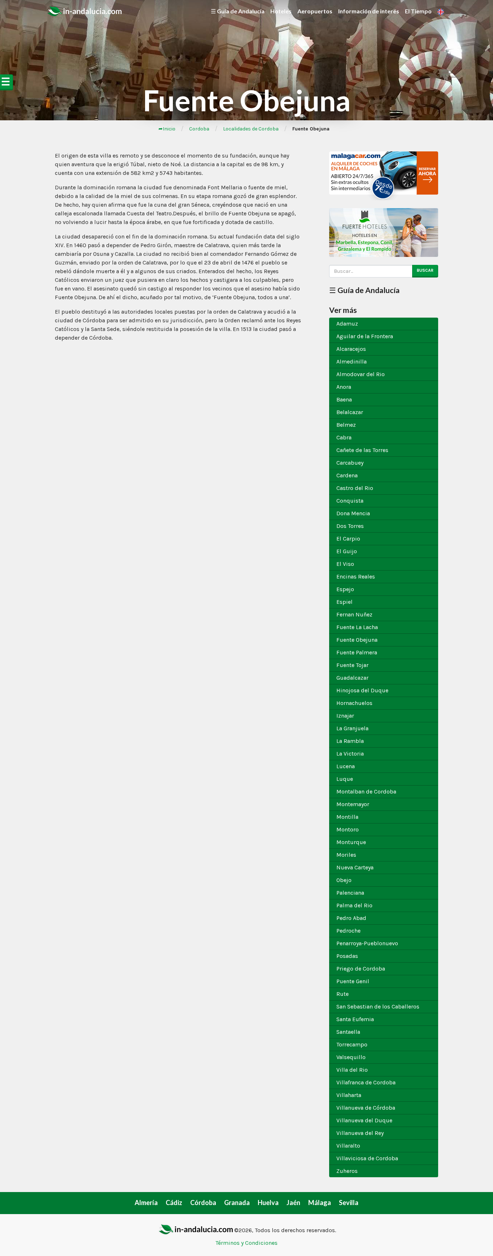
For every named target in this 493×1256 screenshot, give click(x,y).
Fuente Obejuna (357, 639)
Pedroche (348, 930)
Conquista (349, 500)
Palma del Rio (354, 905)
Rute (342, 993)
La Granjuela (352, 728)
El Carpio (348, 538)
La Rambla (350, 740)
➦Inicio (166, 129)
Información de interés (368, 11)
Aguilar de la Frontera (364, 336)
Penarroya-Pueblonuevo (367, 943)
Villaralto (348, 1145)
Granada (237, 1202)
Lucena (345, 766)
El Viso (345, 563)
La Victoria (350, 753)
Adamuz (347, 323)
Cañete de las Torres (362, 450)
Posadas (347, 955)
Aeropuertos (314, 11)
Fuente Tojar (352, 665)
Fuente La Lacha (357, 627)
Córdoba (203, 1202)
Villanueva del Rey (360, 1133)
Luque (344, 778)
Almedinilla (351, 361)
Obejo (344, 880)
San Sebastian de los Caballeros (377, 1006)
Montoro (347, 829)
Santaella (348, 1031)
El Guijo (346, 551)
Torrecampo (351, 1044)
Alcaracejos (351, 348)
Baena (344, 399)
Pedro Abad (351, 918)
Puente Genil (352, 981)
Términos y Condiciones (246, 1242)
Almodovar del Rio (360, 374)
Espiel (344, 601)
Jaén (293, 1202)
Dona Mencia (353, 513)
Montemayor (352, 804)
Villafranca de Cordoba (366, 1082)
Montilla (347, 816)
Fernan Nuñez (354, 614)
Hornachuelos (354, 703)
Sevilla (348, 1202)
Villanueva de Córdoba (365, 1107)
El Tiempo (418, 11)
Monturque (351, 842)
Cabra (344, 437)
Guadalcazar (352, 677)
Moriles (346, 854)
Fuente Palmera (356, 652)
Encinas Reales (355, 576)
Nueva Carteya (355, 867)
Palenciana (350, 892)
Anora (343, 386)
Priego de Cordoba (360, 968)
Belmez (346, 424)
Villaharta (348, 1095)
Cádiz (174, 1202)
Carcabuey (349, 462)
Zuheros (347, 1170)
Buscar (425, 270)
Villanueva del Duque (364, 1120)
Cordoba (199, 129)
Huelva (268, 1202)
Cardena (347, 475)
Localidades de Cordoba (251, 129)
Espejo (345, 589)
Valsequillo (351, 1057)
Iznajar (345, 715)
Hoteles (281, 11)
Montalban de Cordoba (366, 791)
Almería (146, 1202)
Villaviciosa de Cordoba (367, 1158)
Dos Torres (350, 525)
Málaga (319, 1202)
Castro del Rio (354, 488)
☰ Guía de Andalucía (238, 11)
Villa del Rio (352, 1069)
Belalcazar (349, 412)
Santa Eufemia (355, 1019)
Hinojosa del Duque (362, 690)
